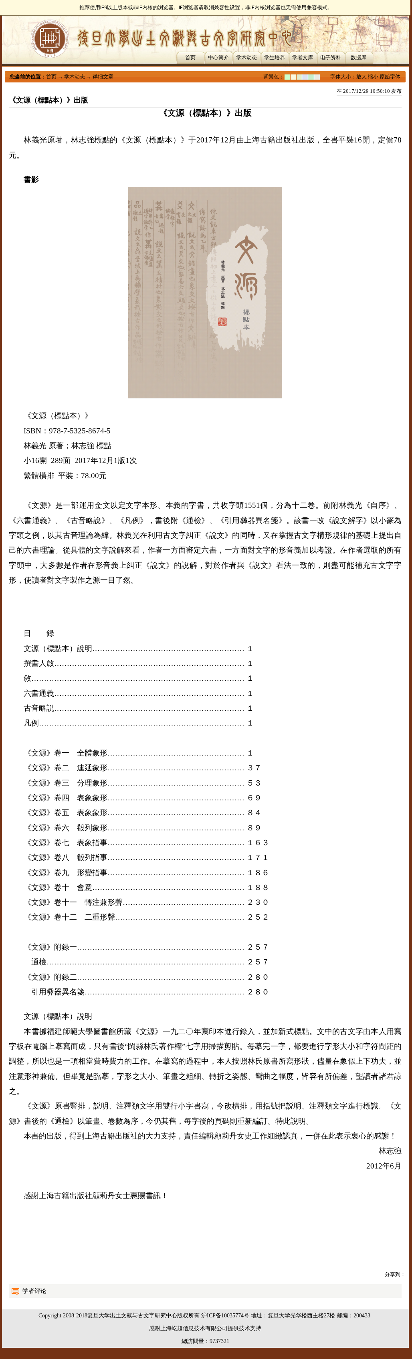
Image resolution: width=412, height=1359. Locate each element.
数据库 (358, 57)
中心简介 (218, 57)
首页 (190, 57)
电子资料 (330, 57)
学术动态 (246, 57)
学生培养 (274, 57)
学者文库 (302, 57)
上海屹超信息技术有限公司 (194, 1328)
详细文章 (103, 77)
